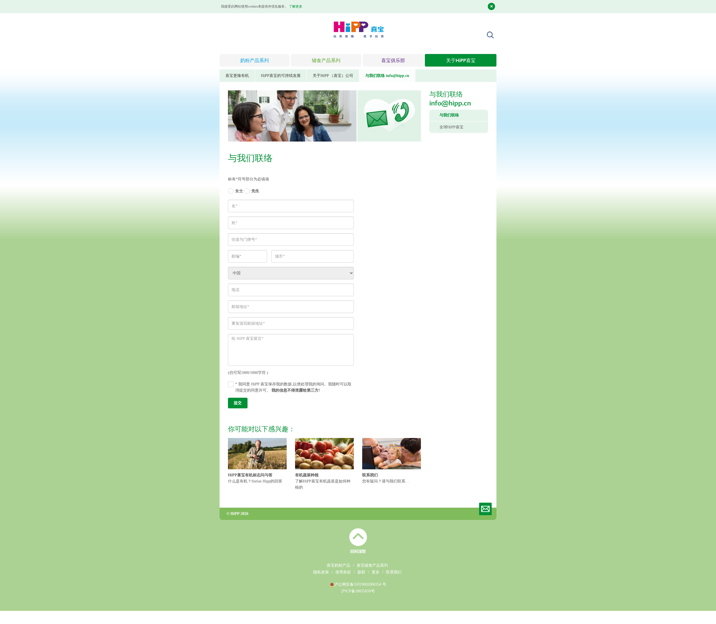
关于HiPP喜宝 (460, 60)
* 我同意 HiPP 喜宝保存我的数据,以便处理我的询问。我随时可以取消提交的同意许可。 (293, 387)
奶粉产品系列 (254, 60)
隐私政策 (321, 572)
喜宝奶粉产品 (338, 565)
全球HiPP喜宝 (451, 127)
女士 (239, 191)
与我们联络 (449, 115)
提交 (238, 403)
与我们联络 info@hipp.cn (387, 76)
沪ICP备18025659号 (358, 591)
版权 (361, 572)
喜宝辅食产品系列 (372, 565)
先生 (255, 191)
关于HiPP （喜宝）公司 (333, 76)
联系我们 (394, 572)
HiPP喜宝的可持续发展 (281, 76)
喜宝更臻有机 (237, 76)
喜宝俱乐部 (393, 60)
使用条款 (343, 572)
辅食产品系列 (326, 60)
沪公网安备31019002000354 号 (360, 584)
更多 (376, 572)
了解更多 (295, 6)
